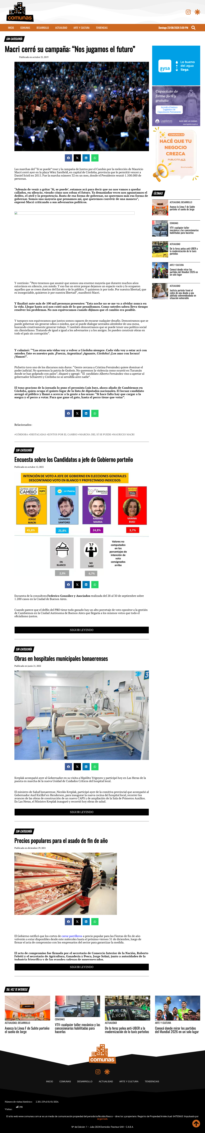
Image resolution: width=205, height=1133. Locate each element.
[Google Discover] (197, 12)
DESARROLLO (43, 28)
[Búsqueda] (193, 28)
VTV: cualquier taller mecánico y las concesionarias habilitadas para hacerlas (184, 230)
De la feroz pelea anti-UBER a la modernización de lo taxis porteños (184, 251)
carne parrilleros (72, 936)
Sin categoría (14, 39)
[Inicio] (20, 12)
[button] (68, 157)
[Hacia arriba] (196, 1124)
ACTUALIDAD (61, 28)
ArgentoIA (102, 1119)
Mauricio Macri (124, 434)
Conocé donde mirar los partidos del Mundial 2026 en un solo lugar (184, 271)
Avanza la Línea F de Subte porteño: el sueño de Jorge (182, 208)
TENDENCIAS (102, 28)
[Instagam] (188, 12)
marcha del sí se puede (95, 434)
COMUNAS (25, 28)
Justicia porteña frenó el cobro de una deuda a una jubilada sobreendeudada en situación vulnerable (183, 294)
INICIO (11, 28)
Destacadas (38, 434)
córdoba (22, 434)
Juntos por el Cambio (63, 434)
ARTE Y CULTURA (82, 28)
